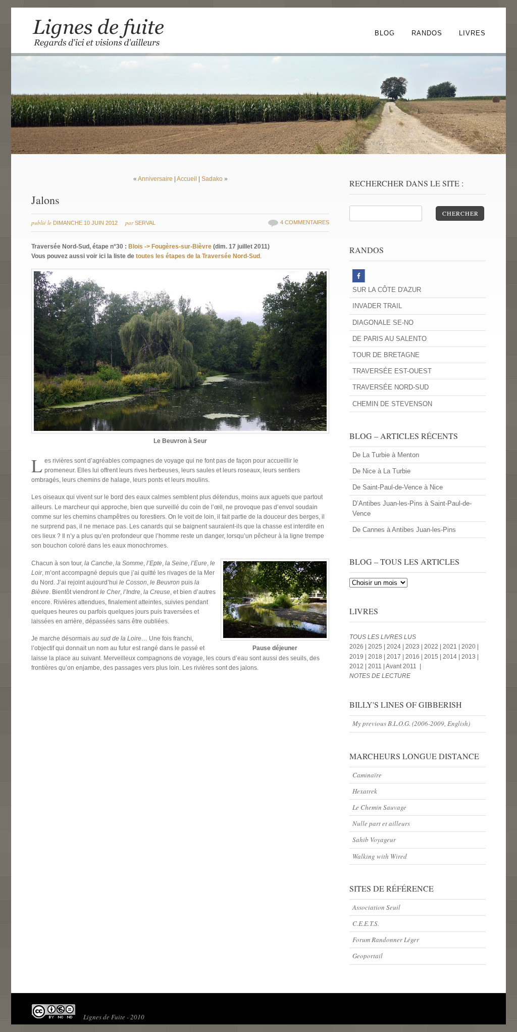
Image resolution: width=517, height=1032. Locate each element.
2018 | (377, 656)
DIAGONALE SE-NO (382, 322)
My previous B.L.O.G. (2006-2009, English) (411, 723)
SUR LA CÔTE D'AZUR (386, 289)
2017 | (396, 656)
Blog (385, 33)
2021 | (452, 646)
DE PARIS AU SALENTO (389, 338)
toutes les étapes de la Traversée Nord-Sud (198, 256)
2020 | (470, 646)
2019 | (358, 656)
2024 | (396, 646)
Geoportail (367, 955)
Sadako (212, 178)
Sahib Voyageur (374, 839)
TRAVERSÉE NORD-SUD (390, 387)
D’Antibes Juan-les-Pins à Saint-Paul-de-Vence (412, 508)
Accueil (187, 178)
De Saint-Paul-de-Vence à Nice (397, 487)
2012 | (358, 666)
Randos (426, 33)
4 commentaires (304, 222)
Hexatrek (364, 791)
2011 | (376, 666)
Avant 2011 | (403, 666)
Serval (145, 223)
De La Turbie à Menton (385, 455)
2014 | (452, 656)
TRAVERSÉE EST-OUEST (392, 371)
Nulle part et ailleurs (381, 823)
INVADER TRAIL (377, 306)
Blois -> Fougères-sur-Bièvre (170, 246)
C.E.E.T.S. (365, 923)
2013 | (470, 656)
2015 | (433, 656)
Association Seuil (376, 907)
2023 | (414, 646)
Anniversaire (155, 178)
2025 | (377, 646)
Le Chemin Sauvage (379, 807)
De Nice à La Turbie (381, 471)
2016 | (414, 656)
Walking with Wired (379, 856)
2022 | (433, 646)
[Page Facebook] (417, 277)
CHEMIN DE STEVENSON (392, 404)
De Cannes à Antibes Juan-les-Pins (404, 529)
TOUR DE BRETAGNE (386, 355)
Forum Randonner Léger (385, 939)
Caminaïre (367, 774)
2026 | (358, 646)
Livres (472, 33)
